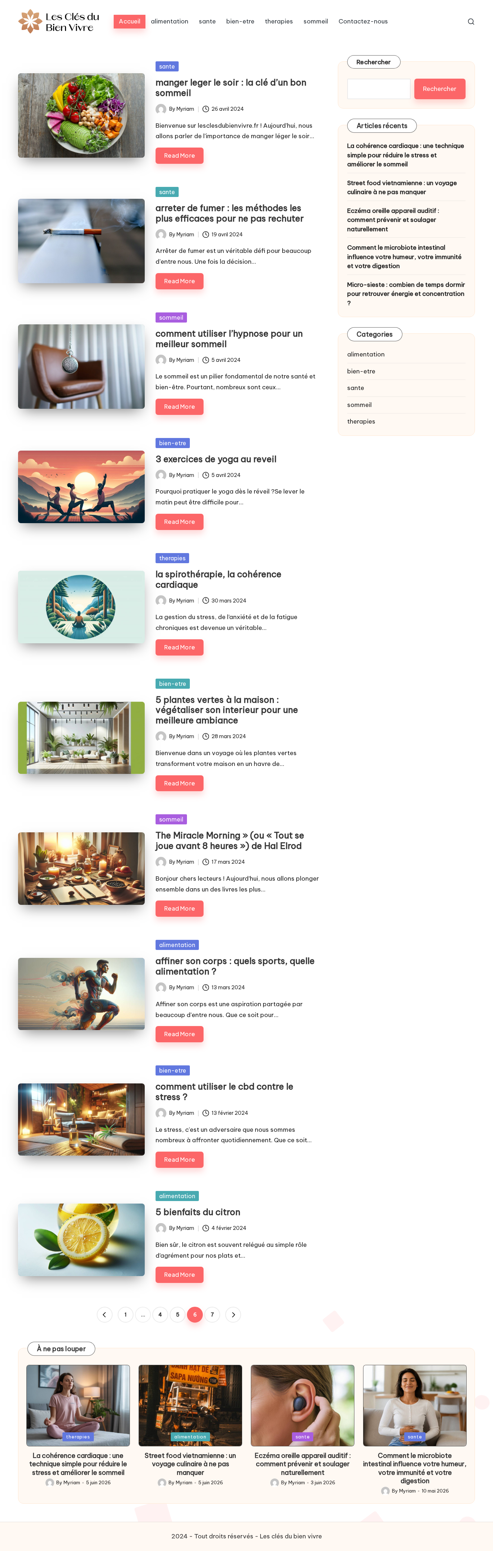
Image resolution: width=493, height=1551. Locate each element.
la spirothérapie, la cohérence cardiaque (219, 579)
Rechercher (374, 62)
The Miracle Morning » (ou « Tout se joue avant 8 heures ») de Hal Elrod (230, 840)
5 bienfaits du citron (198, 1211)
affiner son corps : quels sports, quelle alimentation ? (235, 966)
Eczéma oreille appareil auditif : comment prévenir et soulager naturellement (393, 220)
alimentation (177, 944)
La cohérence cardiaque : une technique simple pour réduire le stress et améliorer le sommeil (405, 155)
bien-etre (172, 443)
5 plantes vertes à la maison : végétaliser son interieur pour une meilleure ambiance (227, 710)
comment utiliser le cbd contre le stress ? (224, 1091)
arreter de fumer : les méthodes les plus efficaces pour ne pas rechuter (230, 213)
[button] (105, 1315)
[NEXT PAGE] (233, 1315)
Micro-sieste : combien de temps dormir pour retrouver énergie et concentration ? (406, 294)
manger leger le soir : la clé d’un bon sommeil (231, 87)
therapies (172, 558)
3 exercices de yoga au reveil (216, 459)
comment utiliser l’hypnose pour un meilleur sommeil (229, 338)
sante (167, 66)
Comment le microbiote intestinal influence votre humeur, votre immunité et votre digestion (404, 257)
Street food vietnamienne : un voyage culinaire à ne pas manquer (402, 187)
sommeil (171, 317)
